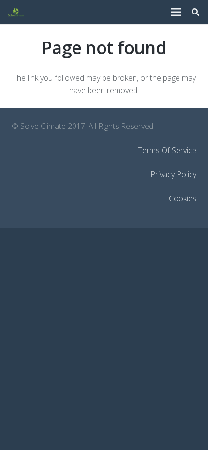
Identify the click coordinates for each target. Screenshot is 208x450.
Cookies (182, 198)
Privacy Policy (173, 174)
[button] (195, 12)
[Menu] (176, 12)
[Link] (16, 12)
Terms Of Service (167, 150)
